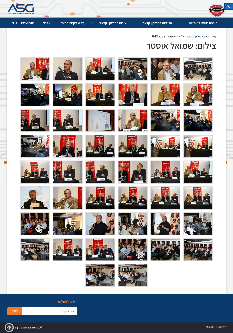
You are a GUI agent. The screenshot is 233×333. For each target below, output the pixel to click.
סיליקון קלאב (194, 36)
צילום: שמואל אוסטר (181, 45)
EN (12, 23)
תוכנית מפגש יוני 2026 (202, 23)
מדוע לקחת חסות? (72, 23)
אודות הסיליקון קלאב (112, 23)
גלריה (46, 23)
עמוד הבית (210, 36)
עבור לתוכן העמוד (116, 3)
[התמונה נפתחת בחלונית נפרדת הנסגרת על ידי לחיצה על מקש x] (198, 69)
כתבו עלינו (28, 23)
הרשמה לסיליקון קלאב (157, 23)
